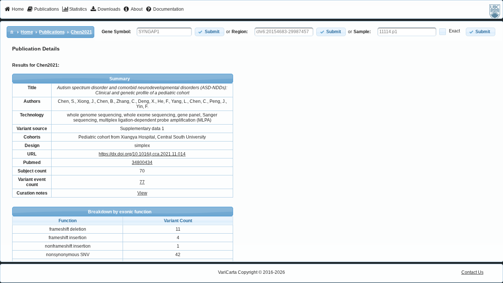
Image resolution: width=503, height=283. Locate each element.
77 (142, 182)
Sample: (362, 31)
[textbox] (164, 31)
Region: (240, 31)
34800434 (142, 162)
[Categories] (12, 32)
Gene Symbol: (116, 31)
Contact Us (472, 272)
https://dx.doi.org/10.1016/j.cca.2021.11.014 (142, 154)
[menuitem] (14, 9)
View (142, 193)
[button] (209, 32)
